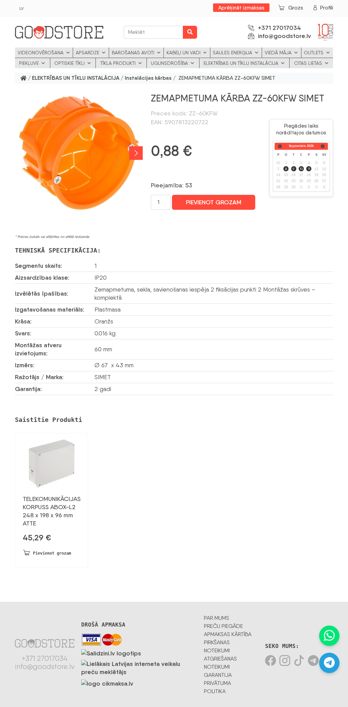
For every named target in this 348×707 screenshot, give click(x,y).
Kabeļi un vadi (184, 52)
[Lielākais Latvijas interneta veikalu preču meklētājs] (139, 666)
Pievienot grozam (213, 202)
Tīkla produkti (118, 63)
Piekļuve (29, 63)
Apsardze (87, 52)
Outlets (314, 52)
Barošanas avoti (133, 52)
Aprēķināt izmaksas (241, 7)
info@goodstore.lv (284, 36)
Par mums (216, 618)
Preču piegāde (223, 626)
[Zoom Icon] (79, 153)
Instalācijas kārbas (148, 78)
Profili (326, 7)
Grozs (295, 7)
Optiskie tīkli (69, 63)
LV (21, 8)
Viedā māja (278, 52)
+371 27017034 (279, 28)
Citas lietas (308, 63)
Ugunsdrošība (169, 63)
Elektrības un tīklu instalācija (241, 63)
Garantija (218, 675)
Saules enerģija (232, 52)
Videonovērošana (41, 52)
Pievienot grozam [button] (52, 553)
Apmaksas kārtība (227, 634)
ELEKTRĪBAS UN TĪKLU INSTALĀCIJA (75, 78)
